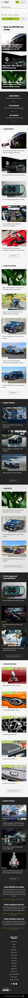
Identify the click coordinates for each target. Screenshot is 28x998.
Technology (14, 958)
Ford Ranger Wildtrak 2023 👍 (11, 710)
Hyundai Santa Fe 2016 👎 (10, 734)
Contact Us (14, 971)
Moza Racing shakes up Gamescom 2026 (14, 617)
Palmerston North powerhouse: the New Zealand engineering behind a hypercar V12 (13, 873)
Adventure (14, 966)
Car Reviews (14, 941)
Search (10, 19)
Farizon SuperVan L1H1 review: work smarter (14, 329)
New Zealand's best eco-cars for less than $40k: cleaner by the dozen (14, 80)
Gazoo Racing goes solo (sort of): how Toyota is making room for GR (14, 42)
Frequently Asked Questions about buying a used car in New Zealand (14, 924)
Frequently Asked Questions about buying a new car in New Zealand (14, 910)
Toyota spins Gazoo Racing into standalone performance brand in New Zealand (13, 250)
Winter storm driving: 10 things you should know (14, 418)
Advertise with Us (14, 979)
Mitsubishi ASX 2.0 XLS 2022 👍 (12, 685)
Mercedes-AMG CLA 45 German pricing (14, 61)
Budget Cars (14, 969)
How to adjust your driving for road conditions (14, 441)
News (11, 15)
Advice (17, 15)
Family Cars (14, 960)
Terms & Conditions (14, 974)
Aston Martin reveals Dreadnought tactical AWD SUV (14, 840)
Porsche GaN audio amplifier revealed (13, 199)
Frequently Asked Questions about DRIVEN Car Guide (14, 893)
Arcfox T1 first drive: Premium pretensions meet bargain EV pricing (14, 353)
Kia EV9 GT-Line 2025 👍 (10, 783)
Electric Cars (14, 952)
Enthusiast (14, 963)
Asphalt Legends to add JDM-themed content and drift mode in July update (14, 816)
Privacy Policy (14, 977)
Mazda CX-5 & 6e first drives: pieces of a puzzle (14, 552)
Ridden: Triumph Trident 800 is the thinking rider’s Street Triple (14, 305)
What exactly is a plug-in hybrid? (12, 473)
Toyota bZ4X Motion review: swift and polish (14, 378)
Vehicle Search (14, 955)
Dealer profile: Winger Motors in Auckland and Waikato (14, 216)
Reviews (5, 15)
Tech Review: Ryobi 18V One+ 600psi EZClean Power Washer (14, 641)
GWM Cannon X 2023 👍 (10, 759)
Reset (23, 19)
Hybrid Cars (14, 950)
